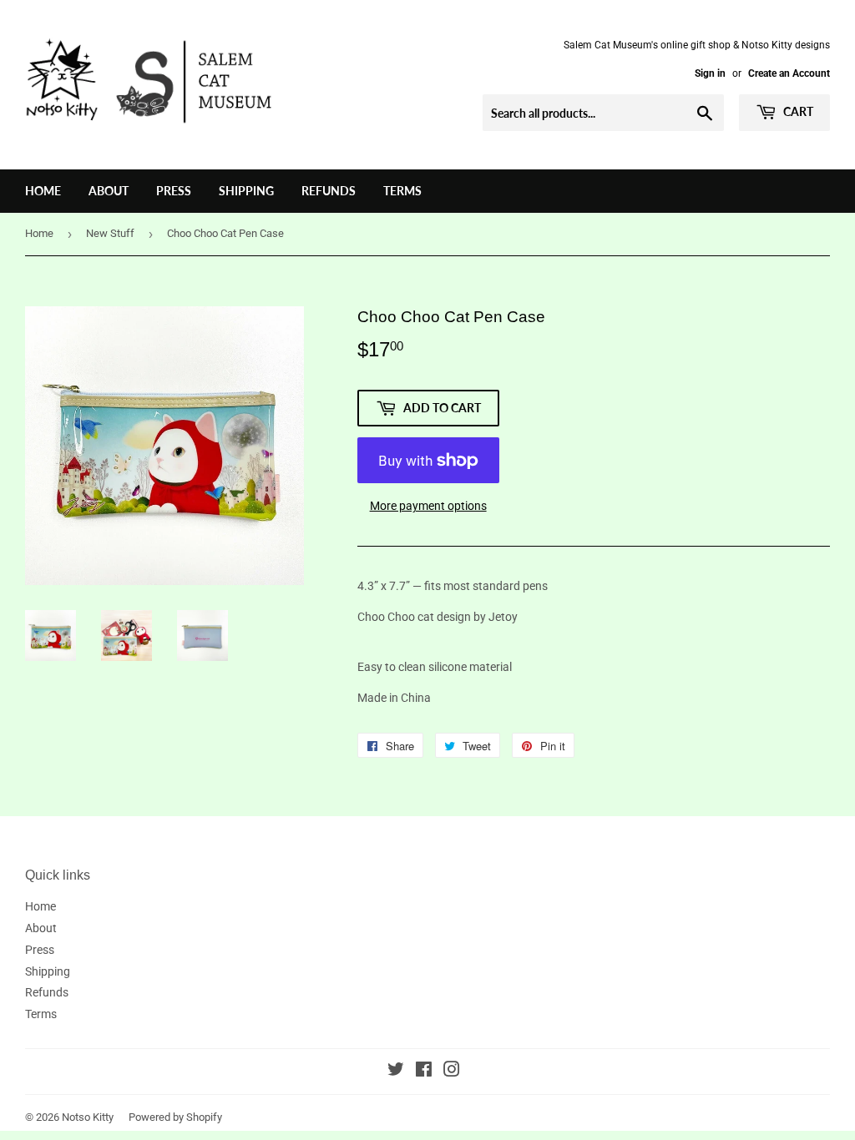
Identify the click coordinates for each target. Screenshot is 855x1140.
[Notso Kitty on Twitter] (395, 1071)
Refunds (328, 191)
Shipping (246, 191)
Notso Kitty (88, 1117)
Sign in (710, 73)
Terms (402, 191)
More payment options (428, 505)
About (109, 191)
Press (173, 191)
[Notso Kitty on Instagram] (451, 1071)
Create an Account (789, 73)
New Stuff (110, 233)
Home (43, 191)
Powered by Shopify (175, 1117)
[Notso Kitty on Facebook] (424, 1071)
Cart (797, 111)
